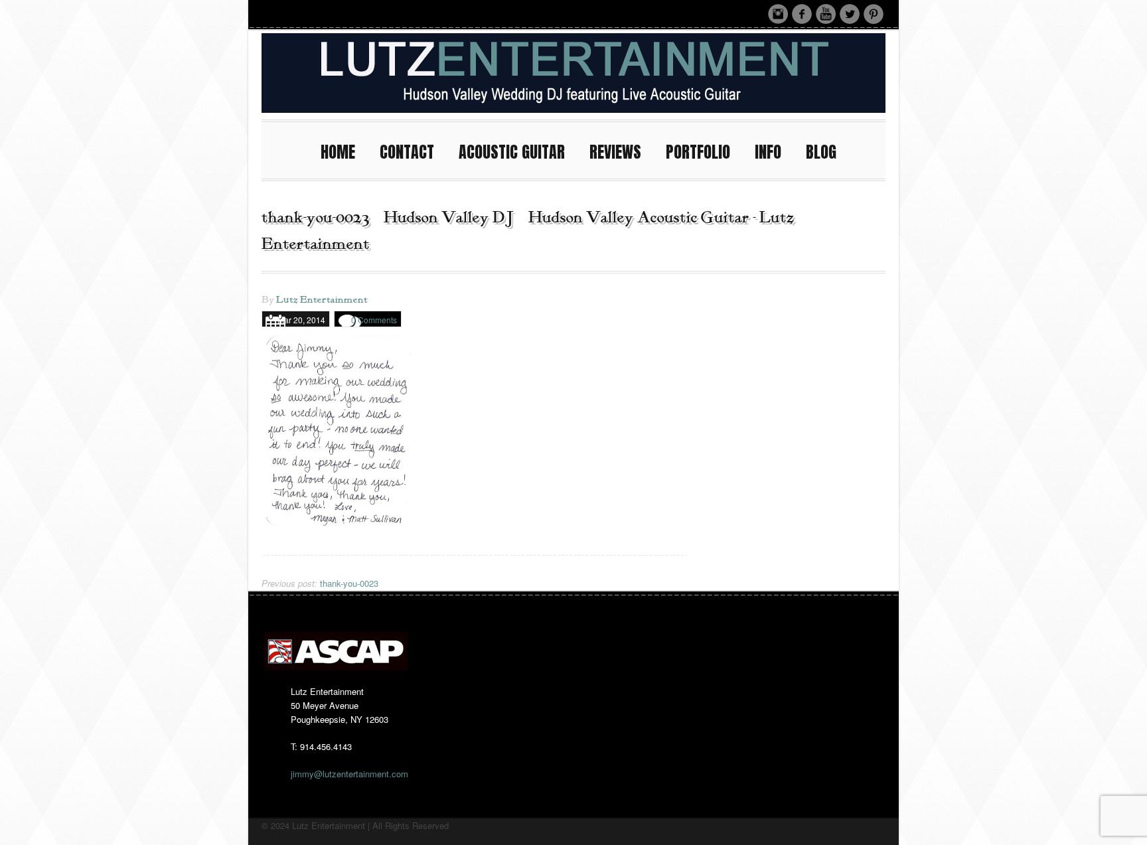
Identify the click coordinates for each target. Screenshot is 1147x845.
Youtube (826, 14)
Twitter (850, 14)
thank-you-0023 (320, 583)
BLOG (821, 152)
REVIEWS (615, 152)
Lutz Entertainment (322, 300)
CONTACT (407, 152)
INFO (768, 152)
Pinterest (873, 14)
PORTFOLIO (698, 152)
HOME (338, 152)
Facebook (802, 14)
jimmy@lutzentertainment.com (349, 773)
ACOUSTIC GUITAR (512, 152)
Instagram (778, 14)
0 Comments (374, 319)
